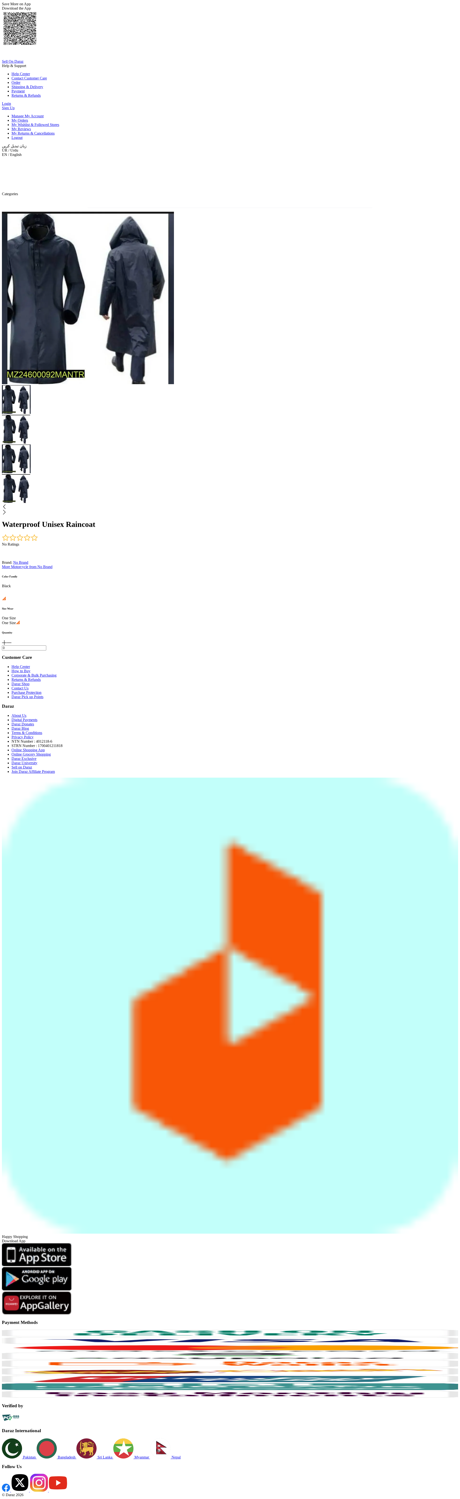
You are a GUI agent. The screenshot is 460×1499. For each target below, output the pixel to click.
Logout (17, 138)
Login (6, 104)
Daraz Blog (20, 728)
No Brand (20, 562)
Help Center (21, 74)
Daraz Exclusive (24, 759)
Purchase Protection (26, 692)
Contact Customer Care (29, 78)
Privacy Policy (23, 737)
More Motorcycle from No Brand (27, 567)
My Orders (20, 120)
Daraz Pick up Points (27, 697)
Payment (18, 91)
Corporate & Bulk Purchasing (34, 675)
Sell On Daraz (12, 61)
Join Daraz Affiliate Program (33, 771)
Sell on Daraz (22, 767)
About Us (19, 715)
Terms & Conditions (27, 733)
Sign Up (8, 108)
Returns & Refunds (26, 95)
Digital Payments (24, 720)
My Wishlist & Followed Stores (35, 125)
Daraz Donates (23, 724)
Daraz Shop (20, 684)
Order (16, 82)
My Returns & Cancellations (33, 133)
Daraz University (24, 763)
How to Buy (21, 671)
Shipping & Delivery (27, 87)
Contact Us (20, 688)
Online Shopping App (28, 750)
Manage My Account (28, 116)
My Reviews (21, 129)
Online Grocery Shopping (31, 754)
